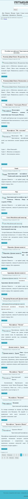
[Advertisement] (14, 474)
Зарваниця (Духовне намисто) (16, 273)
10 (7, 457)
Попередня (9, 455)
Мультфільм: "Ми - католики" (16, 130)
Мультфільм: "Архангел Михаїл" (16, 424)
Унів (16, 192)
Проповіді (5, 15)
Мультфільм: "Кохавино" (16, 397)
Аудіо (17, 13)
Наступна (12, 457)
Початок (4, 455)
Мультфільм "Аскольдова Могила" (16, 105)
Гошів (16, 168)
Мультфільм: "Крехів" (16, 372)
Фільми (13, 13)
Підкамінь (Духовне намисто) (16, 247)
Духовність (12, 15)
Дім (3, 13)
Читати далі (4, 76)
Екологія (19, 15)
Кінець (16, 457)
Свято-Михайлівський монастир (16, 217)
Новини (7, 13)
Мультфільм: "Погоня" (16, 325)
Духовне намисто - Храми (16, 347)
